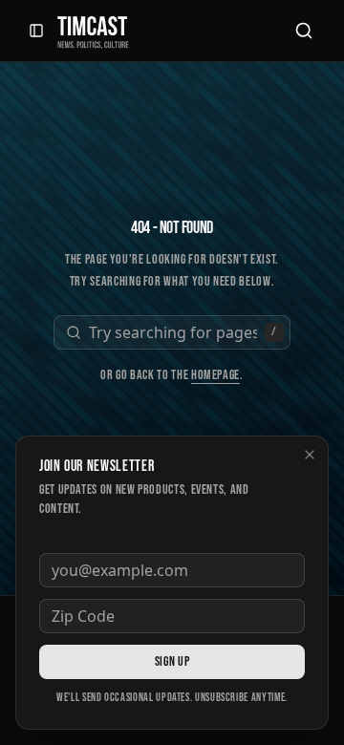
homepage (215, 375)
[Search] (304, 30)
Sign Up (172, 661)
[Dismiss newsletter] (309, 454)
